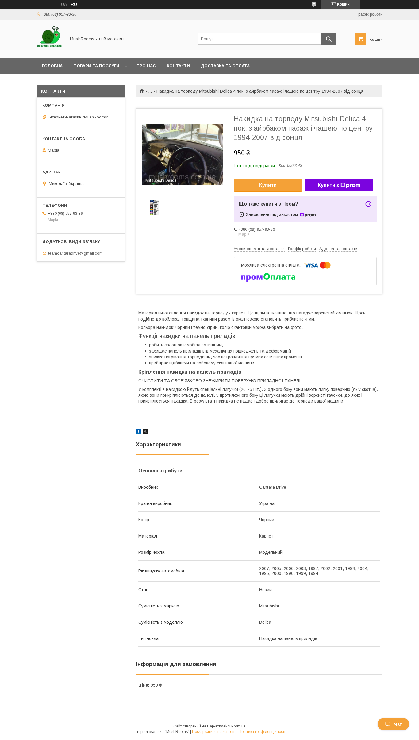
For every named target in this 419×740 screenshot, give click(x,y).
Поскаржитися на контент (214, 732)
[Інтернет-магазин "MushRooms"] (50, 50)
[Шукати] (328, 39)
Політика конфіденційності (262, 732)
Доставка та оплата (225, 66)
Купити (268, 185)
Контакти (178, 66)
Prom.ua (238, 726)
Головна (52, 66)
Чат (398, 724)
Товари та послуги (96, 66)
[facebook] (138, 432)
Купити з (328, 185)
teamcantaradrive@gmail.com (75, 253)
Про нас (146, 66)
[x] (145, 432)
